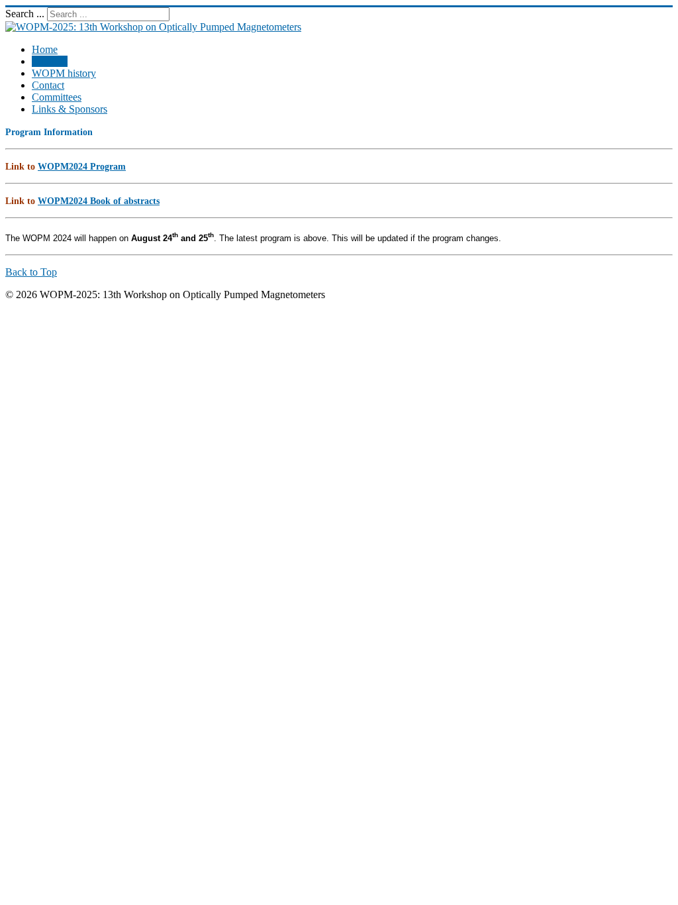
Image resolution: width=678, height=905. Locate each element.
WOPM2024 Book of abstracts (99, 200)
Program (50, 61)
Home (45, 49)
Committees (56, 97)
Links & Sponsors (69, 109)
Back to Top (31, 272)
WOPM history (64, 73)
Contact (48, 85)
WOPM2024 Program (82, 166)
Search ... (24, 13)
